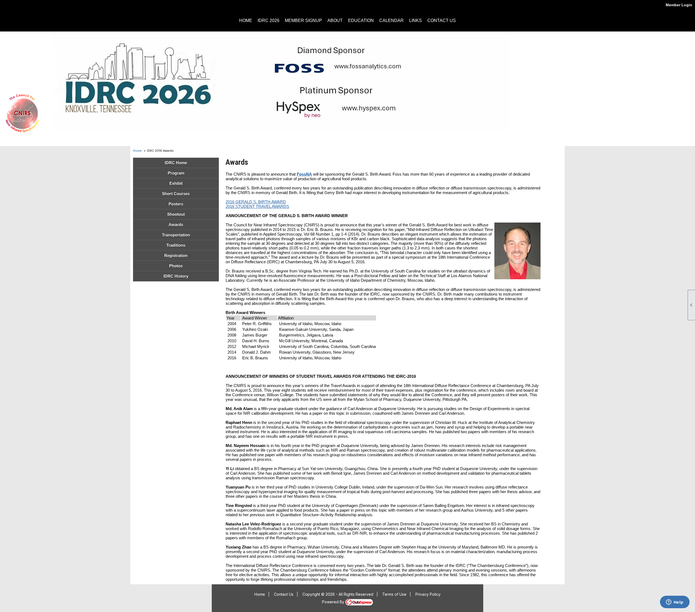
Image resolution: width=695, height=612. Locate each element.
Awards (176, 224)
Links (415, 20)
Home (245, 20)
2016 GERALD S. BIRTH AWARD (256, 201)
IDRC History (175, 276)
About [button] (335, 20)
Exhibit (176, 183)
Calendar (391, 20)
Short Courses (176, 193)
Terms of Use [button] (394, 594)
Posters (176, 204)
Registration (176, 255)
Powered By (333, 602)
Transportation (176, 235)
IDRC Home (176, 162)
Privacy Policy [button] (428, 594)
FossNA (304, 174)
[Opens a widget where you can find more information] (675, 602)
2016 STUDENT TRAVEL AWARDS (257, 206)
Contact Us (441, 20)
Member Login (679, 5)
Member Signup (303, 20)
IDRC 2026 (268, 20)
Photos (176, 266)
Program (176, 173)
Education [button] (361, 20)
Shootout (176, 214)
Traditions (175, 245)
